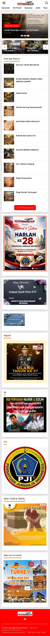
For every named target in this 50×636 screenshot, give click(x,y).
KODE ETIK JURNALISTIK (11, 630)
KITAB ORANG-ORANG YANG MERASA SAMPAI (29, 80)
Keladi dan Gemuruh (26, 135)
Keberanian (21, 93)
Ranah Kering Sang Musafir (29, 107)
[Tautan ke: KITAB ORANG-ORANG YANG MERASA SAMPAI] (9, 82)
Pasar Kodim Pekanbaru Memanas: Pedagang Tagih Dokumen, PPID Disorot (12, 49)
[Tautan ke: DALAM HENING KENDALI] (9, 153)
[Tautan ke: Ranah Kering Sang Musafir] (9, 111)
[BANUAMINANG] (25, 3)
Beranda (33, 628)
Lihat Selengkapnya (25, 207)
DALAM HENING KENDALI (27, 150)
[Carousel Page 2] (25, 35)
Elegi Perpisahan (24, 178)
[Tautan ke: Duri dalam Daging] (9, 167)
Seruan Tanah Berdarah (27, 65)
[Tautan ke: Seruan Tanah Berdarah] (9, 68)
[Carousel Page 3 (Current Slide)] (28, 35)
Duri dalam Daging (25, 164)
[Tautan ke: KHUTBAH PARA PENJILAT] (9, 125)
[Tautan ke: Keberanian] (9, 97)
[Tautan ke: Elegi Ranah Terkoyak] (9, 196)
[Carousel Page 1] (22, 35)
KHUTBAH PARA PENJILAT (28, 121)
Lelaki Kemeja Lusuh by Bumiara (21, 30)
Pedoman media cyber (36, 632)
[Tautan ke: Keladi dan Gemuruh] (9, 139)
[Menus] (4, 3)
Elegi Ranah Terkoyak (26, 192)
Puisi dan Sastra (11, 26)
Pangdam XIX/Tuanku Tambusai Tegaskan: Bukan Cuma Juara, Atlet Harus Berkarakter (36, 49)
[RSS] (25, 619)
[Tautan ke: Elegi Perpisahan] (9, 182)
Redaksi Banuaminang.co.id (13, 632)
